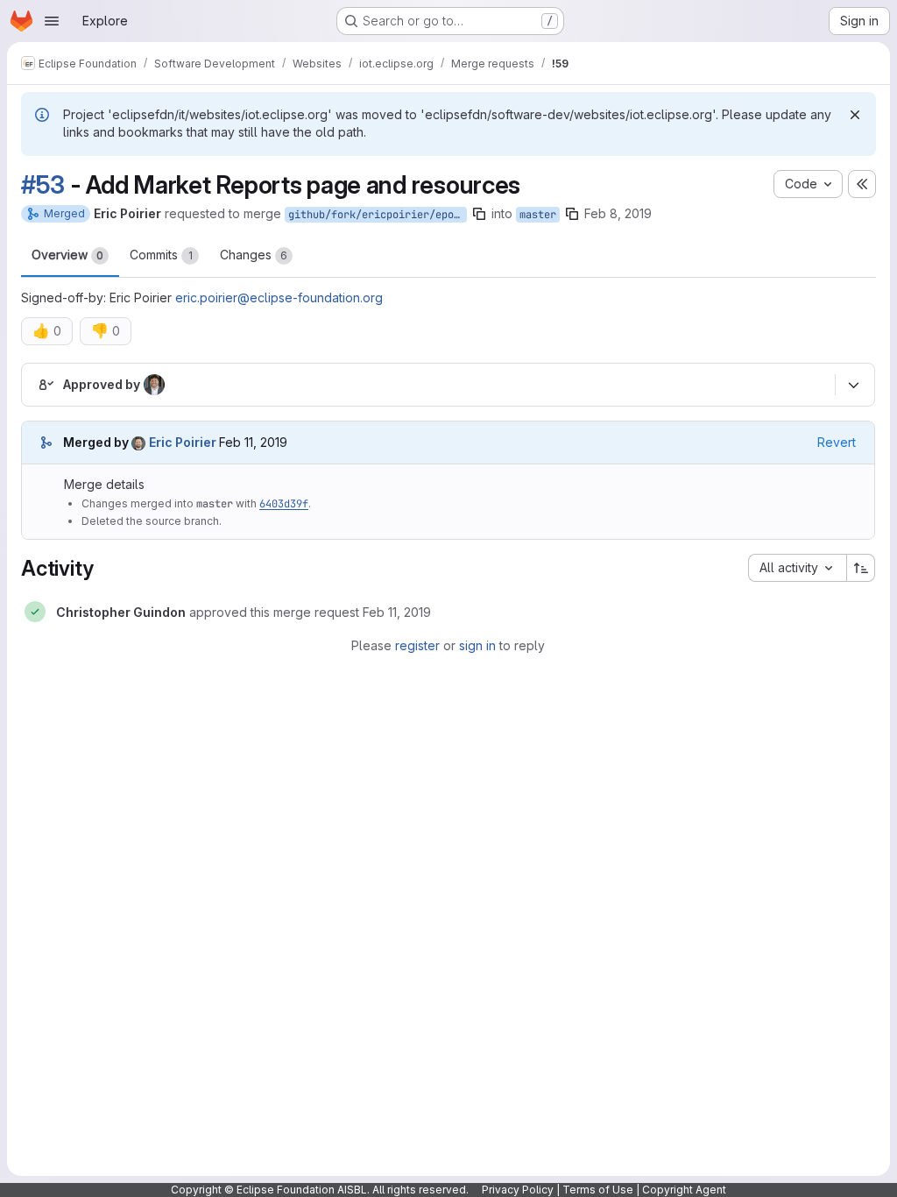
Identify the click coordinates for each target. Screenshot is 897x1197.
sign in (477, 645)
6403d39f (283, 504)
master (537, 215)
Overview (67, 254)
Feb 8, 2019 (618, 213)
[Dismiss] (854, 114)
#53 (43, 185)
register (417, 645)
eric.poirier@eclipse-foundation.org (279, 297)
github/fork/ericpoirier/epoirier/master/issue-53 (377, 215)
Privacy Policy (518, 1189)
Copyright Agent (684, 1189)
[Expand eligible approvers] (853, 385)
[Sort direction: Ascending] (861, 568)
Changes (253, 254)
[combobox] (797, 568)
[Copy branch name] (479, 213)
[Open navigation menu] (52, 21)
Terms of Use (597, 1189)
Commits (161, 254)
